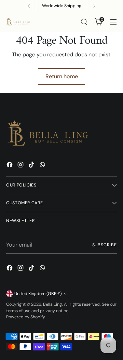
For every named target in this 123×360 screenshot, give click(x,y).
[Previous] (29, 6)
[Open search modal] (84, 22)
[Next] (94, 6)
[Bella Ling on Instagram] (21, 165)
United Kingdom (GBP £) (38, 293)
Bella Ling (52, 304)
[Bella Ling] (18, 22)
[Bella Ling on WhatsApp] (43, 165)
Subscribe (104, 245)
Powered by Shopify (25, 317)
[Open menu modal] (113, 22)
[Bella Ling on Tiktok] (32, 165)
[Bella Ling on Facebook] (10, 165)
